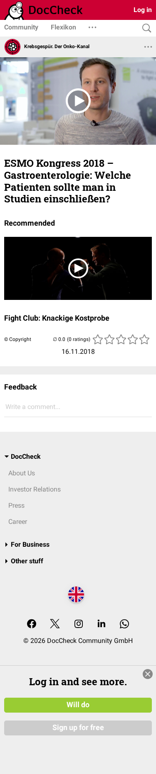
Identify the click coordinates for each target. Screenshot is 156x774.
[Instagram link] (78, 624)
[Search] (145, 28)
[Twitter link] (55, 624)
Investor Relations (34, 489)
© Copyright (17, 339)
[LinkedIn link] (101, 624)
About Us (21, 473)
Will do (78, 705)
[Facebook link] (31, 624)
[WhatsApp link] (124, 624)
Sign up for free (78, 727)
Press (16, 505)
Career (17, 522)
